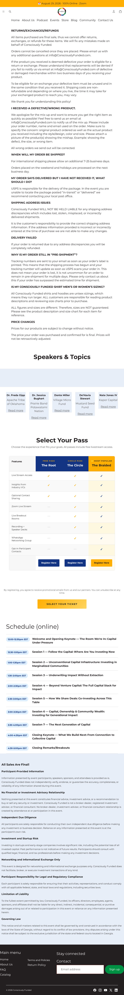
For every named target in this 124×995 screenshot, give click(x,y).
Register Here (48, 562)
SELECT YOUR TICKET (62, 604)
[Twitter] (111, 990)
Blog (74, 20)
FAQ (3, 969)
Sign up (114, 969)
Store (65, 20)
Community (88, 20)
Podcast (42, 20)
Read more (15, 410)
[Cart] (120, 11)
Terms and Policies (39, 960)
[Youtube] (105, 990)
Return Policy (37, 965)
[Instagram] (100, 990)
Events (54, 20)
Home (15, 20)
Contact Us (105, 20)
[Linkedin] (116, 990)
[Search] (10, 11)
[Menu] (3, 11)
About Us (28, 20)
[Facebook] (95, 990)
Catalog (5, 974)
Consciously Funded (22, 990)
